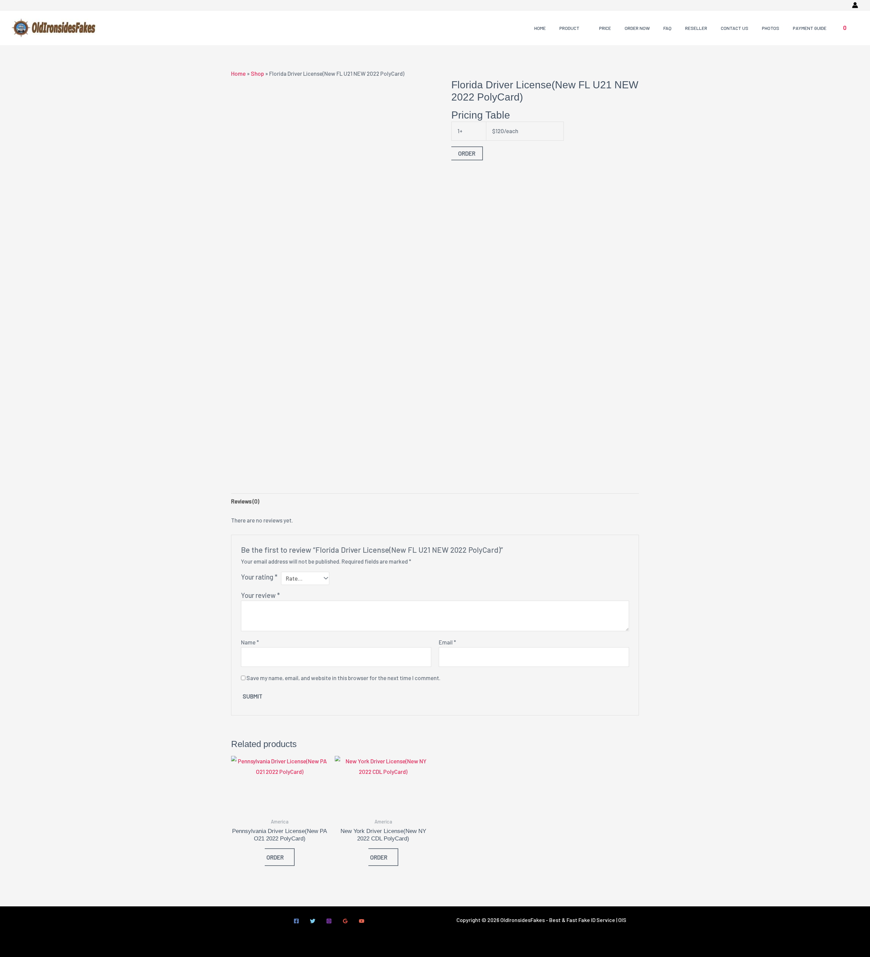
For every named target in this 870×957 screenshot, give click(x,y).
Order (466, 153)
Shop (257, 73)
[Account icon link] (855, 5)
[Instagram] (329, 921)
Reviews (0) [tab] (245, 501)
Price (605, 28)
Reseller (696, 28)
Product (569, 28)
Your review (260, 595)
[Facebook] (296, 921)
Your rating (259, 577)
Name (250, 642)
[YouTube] (361, 921)
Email (447, 642)
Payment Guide (809, 28)
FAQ (667, 28)
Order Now (637, 28)
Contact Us (734, 28)
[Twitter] (313, 921)
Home (540, 28)
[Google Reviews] (345, 921)
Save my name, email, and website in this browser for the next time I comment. (343, 677)
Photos (770, 28)
